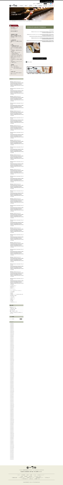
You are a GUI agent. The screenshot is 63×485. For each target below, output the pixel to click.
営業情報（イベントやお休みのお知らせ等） (17, 294)
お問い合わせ (31, 478)
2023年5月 (12, 367)
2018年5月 (12, 442)
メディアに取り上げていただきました (16, 290)
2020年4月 (12, 414)
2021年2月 (12, 401)
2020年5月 (12, 413)
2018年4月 (12, 443)
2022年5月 (12, 382)
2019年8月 (12, 424)
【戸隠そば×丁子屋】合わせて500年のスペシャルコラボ (16, 313)
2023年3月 (12, 369)
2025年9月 (12, 335)
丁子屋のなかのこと (13, 285)
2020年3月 (12, 415)
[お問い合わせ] (51, 6)
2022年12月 (12, 373)
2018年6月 (12, 441)
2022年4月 (12, 383)
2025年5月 (12, 340)
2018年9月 (12, 437)
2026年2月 (12, 330)
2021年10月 (12, 391)
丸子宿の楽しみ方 (47, 477)
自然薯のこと (12, 299)
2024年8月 (12, 350)
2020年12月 (12, 404)
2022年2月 (12, 386)
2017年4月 (12, 455)
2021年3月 (12, 400)
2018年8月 (12, 438)
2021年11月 (12, 390)
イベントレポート (13, 289)
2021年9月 (12, 392)
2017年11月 (12, 446)
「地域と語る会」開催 (13, 308)
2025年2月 (12, 344)
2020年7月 (12, 410)
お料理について (13, 298)
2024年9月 (12, 349)
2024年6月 (12, 353)
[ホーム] (34, 3)
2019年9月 (12, 423)
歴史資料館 (26, 476)
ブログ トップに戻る (39, 58)
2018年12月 (12, 433)
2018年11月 (12, 434)
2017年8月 (12, 450)
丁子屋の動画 (12, 291)
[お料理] (26, 6)
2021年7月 (12, 395)
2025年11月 (12, 332)
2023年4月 (12, 368)
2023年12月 (12, 359)
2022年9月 (12, 377)
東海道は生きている (13, 307)
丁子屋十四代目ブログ (25, 478)
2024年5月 (12, 354)
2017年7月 (12, 451)
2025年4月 (12, 341)
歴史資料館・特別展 (13, 295)
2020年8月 (12, 409)
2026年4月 (12, 327)
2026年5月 (12, 326)
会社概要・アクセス (37, 478)
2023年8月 (12, 363)
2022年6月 (12, 381)
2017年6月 (12, 452)
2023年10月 (12, 360)
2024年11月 (12, 346)
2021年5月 (12, 397)
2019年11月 (12, 420)
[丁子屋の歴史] (21, 6)
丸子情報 (12, 300)
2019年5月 (12, 428)
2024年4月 (12, 355)
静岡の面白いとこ (13, 286)
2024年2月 (12, 358)
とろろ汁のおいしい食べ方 (37, 476)
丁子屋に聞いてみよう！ (22, 477)
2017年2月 (12, 457)
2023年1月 (12, 372)
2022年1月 (12, 387)
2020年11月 (12, 405)
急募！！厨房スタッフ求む (14, 311)
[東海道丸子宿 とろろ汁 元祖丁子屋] (13, 6)
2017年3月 (12, 456)
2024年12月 (12, 345)
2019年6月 (12, 427)
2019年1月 (12, 432)
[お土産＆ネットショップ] (31, 6)
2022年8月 (12, 378)
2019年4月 (12, 429)
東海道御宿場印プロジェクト (39, 477)
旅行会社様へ (31, 476)
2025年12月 (12, 331)
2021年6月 (12, 396)
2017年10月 (12, 447)
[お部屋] (36, 6)
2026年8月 (12, 323)
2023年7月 (12, 364)
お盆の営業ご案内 (12, 309)
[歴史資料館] (40, 6)
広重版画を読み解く (14, 477)
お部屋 (22, 476)
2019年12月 (12, 419)
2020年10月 (12, 406)
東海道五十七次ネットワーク (30, 477)
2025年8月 (12, 336)
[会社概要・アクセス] (39, 3)
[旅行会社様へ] (45, 6)
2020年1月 (12, 418)
